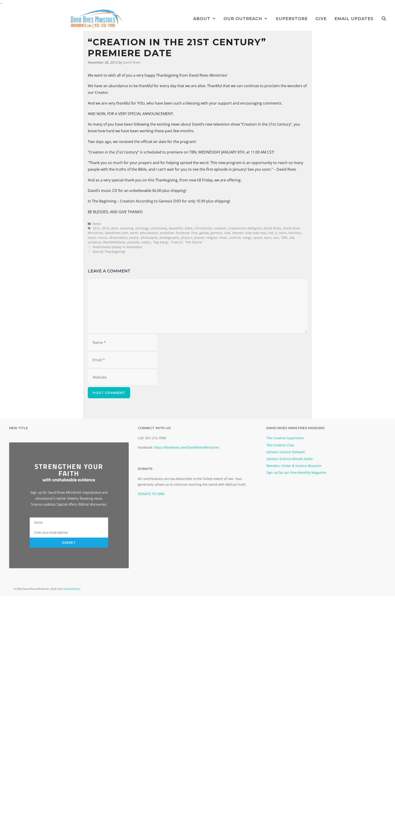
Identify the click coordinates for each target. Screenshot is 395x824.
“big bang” (161, 242)
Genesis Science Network (285, 452)
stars (268, 237)
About (201, 18)
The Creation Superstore (285, 438)
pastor (134, 237)
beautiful (176, 228)
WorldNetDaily (114, 242)
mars (283, 233)
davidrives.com (116, 233)
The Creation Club (280, 445)
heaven (237, 233)
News (97, 223)
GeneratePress (71, 588)
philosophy (149, 237)
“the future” (194, 242)
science (235, 237)
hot (270, 233)
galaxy (204, 233)
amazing (126, 228)
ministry (294, 233)
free (194, 233)
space (257, 237)
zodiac (146, 242)
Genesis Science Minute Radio (289, 459)
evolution (167, 233)
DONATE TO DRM (151, 494)
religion (212, 237)
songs (247, 237)
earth (134, 233)
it (276, 233)
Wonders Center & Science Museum (293, 465)
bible (188, 228)
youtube (133, 242)
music (102, 237)
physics (186, 237)
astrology (142, 228)
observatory (118, 237)
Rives (223, 237)
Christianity (203, 228)
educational (149, 233)
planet (199, 237)
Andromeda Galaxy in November (117, 247)
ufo (291, 237)
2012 (96, 228)
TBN (284, 237)
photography (169, 237)
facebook (182, 233)
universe (94, 242)
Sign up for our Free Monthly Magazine (296, 472)
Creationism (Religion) (245, 228)
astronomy (159, 228)
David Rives (272, 228)
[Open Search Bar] (383, 19)
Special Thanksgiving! (109, 251)
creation (220, 228)
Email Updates (354, 18)
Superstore (292, 18)
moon (92, 237)
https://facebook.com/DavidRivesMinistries (186, 447)
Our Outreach (243, 18)
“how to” (177, 242)
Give (321, 18)
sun (276, 237)
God (227, 233)
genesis (216, 233)
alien (114, 228)
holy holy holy (255, 233)
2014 (105, 228)
